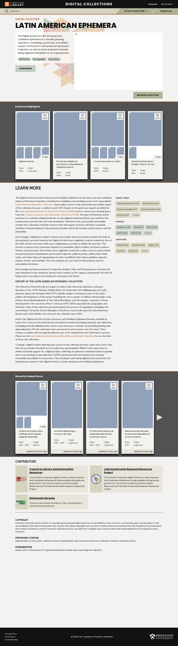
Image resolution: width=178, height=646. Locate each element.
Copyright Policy (11, 634)
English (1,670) (153, 245)
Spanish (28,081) (122, 245)
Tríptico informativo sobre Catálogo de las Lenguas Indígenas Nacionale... (31, 434)
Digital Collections (89, 4)
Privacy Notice (10, 637)
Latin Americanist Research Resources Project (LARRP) (47, 211)
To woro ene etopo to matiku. (107, 161)
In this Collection (134, 11)
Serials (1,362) (136, 233)
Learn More (25, 68)
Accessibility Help (11, 640)
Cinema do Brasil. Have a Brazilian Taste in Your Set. (143, 163)
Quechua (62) (133, 251)
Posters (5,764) (152, 227)
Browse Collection (148, 95)
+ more (136, 215)
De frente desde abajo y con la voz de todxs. (65, 432)
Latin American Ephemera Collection (34, 204)
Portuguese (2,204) (138, 245)
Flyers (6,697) (138, 227)
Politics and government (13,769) (128, 203)
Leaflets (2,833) (122, 233)
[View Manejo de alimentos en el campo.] (118, 61)
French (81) (121, 251)
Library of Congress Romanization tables (53, 550)
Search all (166, 11)
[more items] (160, 417)
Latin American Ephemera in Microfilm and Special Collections (62, 336)
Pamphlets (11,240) (123, 227)
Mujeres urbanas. (26, 161)
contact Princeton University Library (56, 528)
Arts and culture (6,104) (151, 203)
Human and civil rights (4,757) (127, 209)
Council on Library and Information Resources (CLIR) (52, 215)
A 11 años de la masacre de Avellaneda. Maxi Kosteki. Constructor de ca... (101, 434)
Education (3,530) (123, 215)
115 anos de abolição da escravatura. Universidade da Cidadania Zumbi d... (69, 164)
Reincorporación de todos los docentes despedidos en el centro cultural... (137, 434)
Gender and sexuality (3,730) (150, 209)
